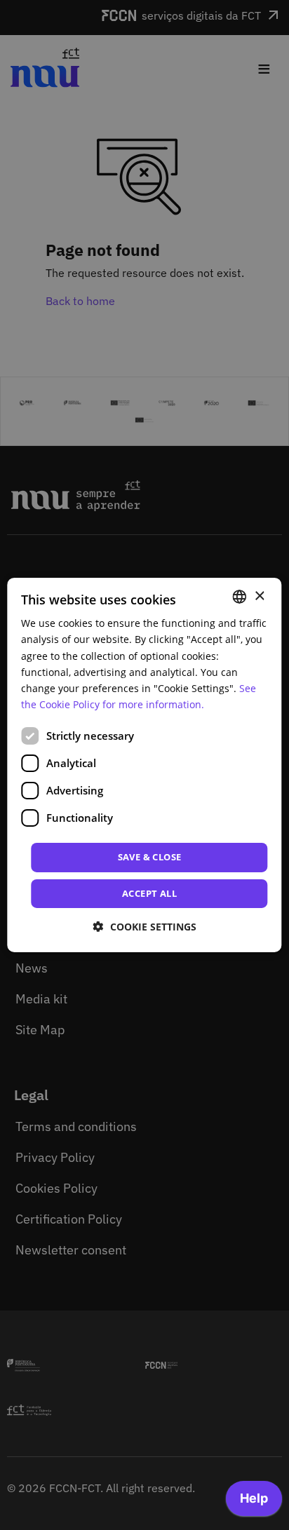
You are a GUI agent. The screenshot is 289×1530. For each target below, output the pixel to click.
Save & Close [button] (150, 857)
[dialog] (144, 765)
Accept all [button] (149, 892)
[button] (144, 927)
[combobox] (240, 597)
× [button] (259, 595)
